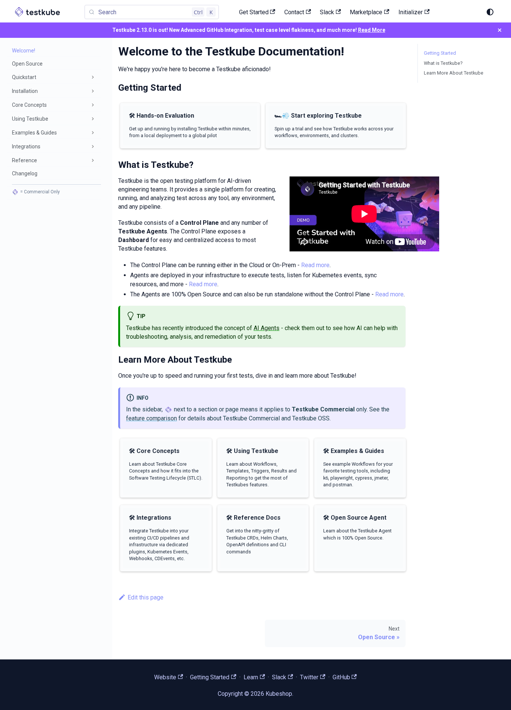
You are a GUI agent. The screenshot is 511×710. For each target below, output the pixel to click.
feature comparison (151, 418)
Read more (315, 265)
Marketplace (366, 12)
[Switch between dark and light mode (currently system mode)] (490, 12)
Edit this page (145, 597)
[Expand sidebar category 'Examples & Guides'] (93, 133)
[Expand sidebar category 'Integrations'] (93, 146)
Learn (251, 677)
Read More (371, 30)
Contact (294, 12)
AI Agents (266, 328)
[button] (54, 77)
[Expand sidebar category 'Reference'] (93, 160)
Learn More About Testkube (453, 73)
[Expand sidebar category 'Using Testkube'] (93, 119)
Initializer (410, 12)
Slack (327, 12)
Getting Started (440, 53)
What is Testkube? (443, 63)
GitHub (341, 677)
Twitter (309, 677)
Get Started (254, 12)
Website (165, 677)
